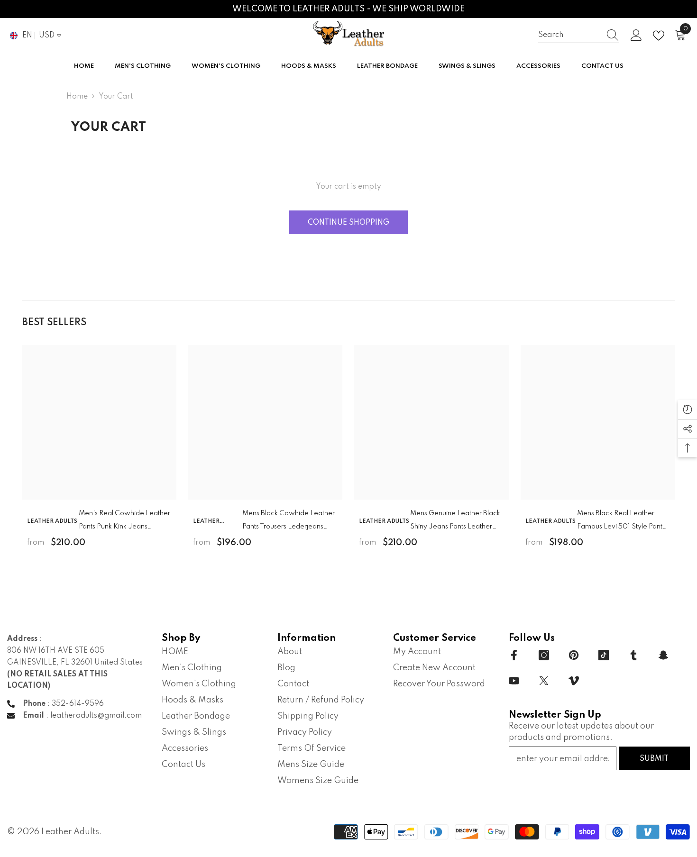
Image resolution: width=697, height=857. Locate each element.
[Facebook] (514, 655)
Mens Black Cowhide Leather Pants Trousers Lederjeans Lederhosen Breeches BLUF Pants (288, 521)
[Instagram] (543, 655)
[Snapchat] (663, 655)
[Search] (578, 35)
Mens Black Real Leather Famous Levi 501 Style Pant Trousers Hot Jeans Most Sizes (619, 521)
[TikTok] (603, 655)
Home (77, 96)
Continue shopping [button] (348, 223)
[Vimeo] (573, 680)
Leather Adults (52, 521)
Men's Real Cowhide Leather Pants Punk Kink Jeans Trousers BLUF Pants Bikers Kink (124, 521)
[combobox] (569, 35)
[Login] (636, 35)
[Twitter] (543, 680)
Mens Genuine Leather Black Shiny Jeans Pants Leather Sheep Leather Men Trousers (455, 521)
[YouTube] (514, 680)
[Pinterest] (573, 655)
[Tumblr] (633, 655)
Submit (654, 759)
